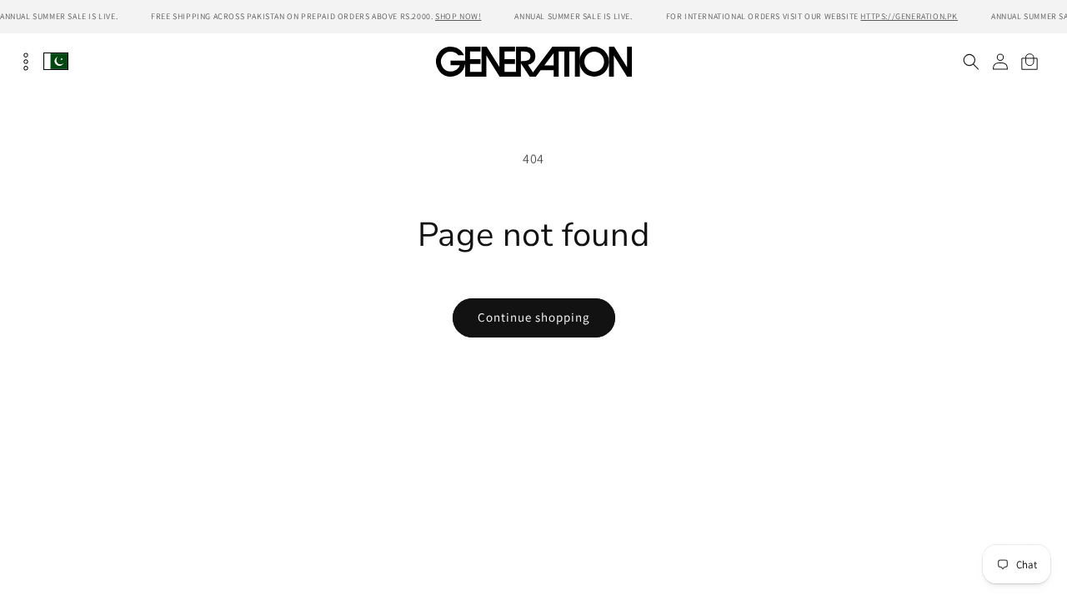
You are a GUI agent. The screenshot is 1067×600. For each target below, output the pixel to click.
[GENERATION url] (533, 61)
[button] (970, 61)
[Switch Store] (55, 61)
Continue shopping (534, 317)
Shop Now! (458, 16)
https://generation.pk (909, 16)
